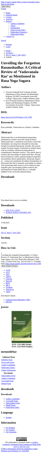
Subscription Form (8, 376)
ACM (8, 270)
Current (8, 17)
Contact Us (10, 36)
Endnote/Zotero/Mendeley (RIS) (18, 300)
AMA (8, 292)
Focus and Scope (7, 362)
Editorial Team (6, 360)
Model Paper (6, 384)
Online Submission (8, 370)
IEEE (8, 283)
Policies (9, 21)
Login (8, 47)
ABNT (8, 277)
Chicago (9, 279)
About (13, 26)
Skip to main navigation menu (28, 2)
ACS (8, 272)
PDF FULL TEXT (13, 210)
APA (8, 274)
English (8, 418)
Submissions (15, 28)
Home (8, 13)
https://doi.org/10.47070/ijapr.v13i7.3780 (16, 117)
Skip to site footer (7, 4)
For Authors (10, 430)
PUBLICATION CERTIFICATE (18, 212)
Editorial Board (11, 15)
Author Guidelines (17, 24)
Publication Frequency (19, 32)
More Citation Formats (9, 266)
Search (3, 40)
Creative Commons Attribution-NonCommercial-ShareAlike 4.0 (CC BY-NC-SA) (21, 444)
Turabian (9, 287)
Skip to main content (8, 2)
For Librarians (11, 432)
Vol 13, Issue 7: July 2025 (16, 55)
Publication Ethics (17, 34)
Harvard (9, 281)
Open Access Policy (18, 30)
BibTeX (9, 302)
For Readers (10, 428)
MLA (8, 285)
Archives (9, 19)
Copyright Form (7, 381)
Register (9, 45)
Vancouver (10, 289)
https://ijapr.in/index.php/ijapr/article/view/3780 (23, 264)
